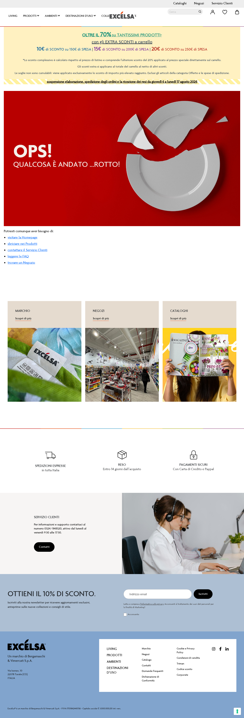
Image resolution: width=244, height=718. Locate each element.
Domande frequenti (152, 671)
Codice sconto (184, 669)
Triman (180, 663)
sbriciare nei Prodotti (22, 244)
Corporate (182, 674)
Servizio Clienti (222, 3)
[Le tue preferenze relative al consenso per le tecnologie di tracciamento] (237, 711)
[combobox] (185, 12)
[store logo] (122, 15)
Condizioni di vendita (188, 657)
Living (112, 649)
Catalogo (147, 659)
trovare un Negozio (21, 262)
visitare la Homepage (23, 237)
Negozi (199, 3)
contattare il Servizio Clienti (27, 250)
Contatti (146, 665)
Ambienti (114, 661)
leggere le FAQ (18, 256)
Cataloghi (179, 3)
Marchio (146, 648)
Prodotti (114, 655)
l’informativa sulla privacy (152, 604)
